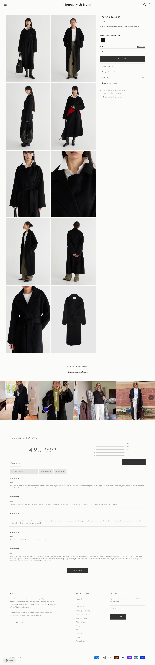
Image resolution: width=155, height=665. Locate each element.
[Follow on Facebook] (11, 622)
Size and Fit (106, 77)
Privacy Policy (80, 641)
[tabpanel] (77, 522)
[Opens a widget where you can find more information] (9, 661)
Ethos (78, 603)
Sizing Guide (80, 626)
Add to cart (122, 58)
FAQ (77, 629)
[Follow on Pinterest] (22, 622)
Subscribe (117, 616)
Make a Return (81, 622)
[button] (111, 444)
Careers (79, 633)
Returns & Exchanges (83, 614)
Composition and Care (110, 72)
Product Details (107, 66)
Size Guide (141, 46)
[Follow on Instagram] (17, 622)
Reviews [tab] (15, 462)
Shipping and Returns (109, 83)
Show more (77, 570)
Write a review (134, 462)
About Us (79, 599)
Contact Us (80, 607)
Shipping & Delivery (83, 610)
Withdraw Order (82, 618)
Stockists (79, 637)
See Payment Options (132, 26)
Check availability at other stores (113, 97)
